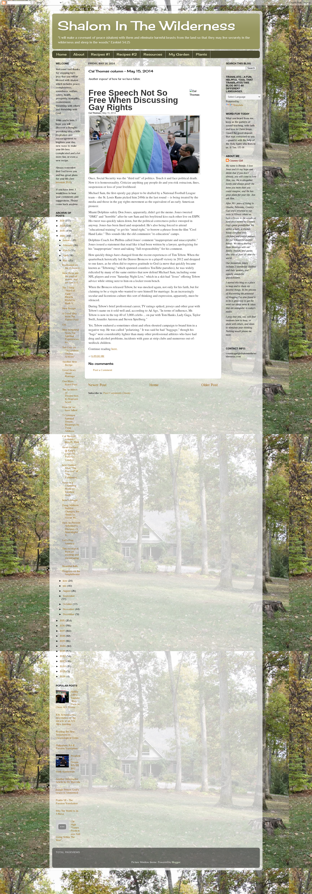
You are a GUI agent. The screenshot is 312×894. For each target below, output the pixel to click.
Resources (153, 54)
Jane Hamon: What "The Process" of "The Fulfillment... (70, 471)
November (69, 609)
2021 (63, 651)
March (67, 250)
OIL (64, 324)
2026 (63, 676)
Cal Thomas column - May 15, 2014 (70, 439)
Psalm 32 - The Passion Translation (67, 802)
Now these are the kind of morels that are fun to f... (70, 278)
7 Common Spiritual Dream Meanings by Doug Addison (70, 423)
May (65, 260)
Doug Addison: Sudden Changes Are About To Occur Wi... (70, 511)
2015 (63, 620)
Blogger (176, 862)
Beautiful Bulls (70, 566)
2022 (63, 656)
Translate (238, 105)
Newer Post (97, 385)
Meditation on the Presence (71, 266)
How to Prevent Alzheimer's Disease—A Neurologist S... (71, 529)
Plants (201, 54)
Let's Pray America (68, 542)
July (65, 585)
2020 (63, 646)
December (69, 614)
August (67, 590)
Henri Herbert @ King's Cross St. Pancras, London (70, 453)
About (78, 54)
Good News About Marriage (69, 373)
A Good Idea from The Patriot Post (70, 316)
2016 (63, 625)
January (67, 240)
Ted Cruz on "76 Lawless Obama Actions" (70, 352)
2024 (63, 666)
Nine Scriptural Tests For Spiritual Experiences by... (70, 336)
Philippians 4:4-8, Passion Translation (67, 747)
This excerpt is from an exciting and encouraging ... (70, 554)
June (65, 580)
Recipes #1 (100, 54)
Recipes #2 (127, 54)
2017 (63, 630)
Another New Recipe (69, 363)
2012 (63, 225)
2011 (62, 220)
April (66, 255)
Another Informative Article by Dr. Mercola (68, 780)
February (68, 245)
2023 (63, 661)
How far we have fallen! (69, 409)
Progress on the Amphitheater (71, 573)
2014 (63, 235)
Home (61, 54)
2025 (63, 671)
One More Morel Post (69, 383)
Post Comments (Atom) (116, 393)
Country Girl (236, 160)
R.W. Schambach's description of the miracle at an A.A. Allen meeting (66, 719)
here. (114, 349)
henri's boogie (70, 500)
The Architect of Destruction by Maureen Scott (70, 396)
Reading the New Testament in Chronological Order (67, 734)
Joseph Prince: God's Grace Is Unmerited (67, 791)
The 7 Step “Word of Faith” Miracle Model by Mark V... (68, 295)
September (69, 595)
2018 (63, 635)
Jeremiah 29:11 (63, 182)
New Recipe (69, 308)
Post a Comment (102, 370)
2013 (63, 230)
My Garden (179, 54)
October (68, 604)
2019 (63, 641)
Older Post (209, 385)
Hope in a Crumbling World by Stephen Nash (69, 488)
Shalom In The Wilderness (146, 25)
